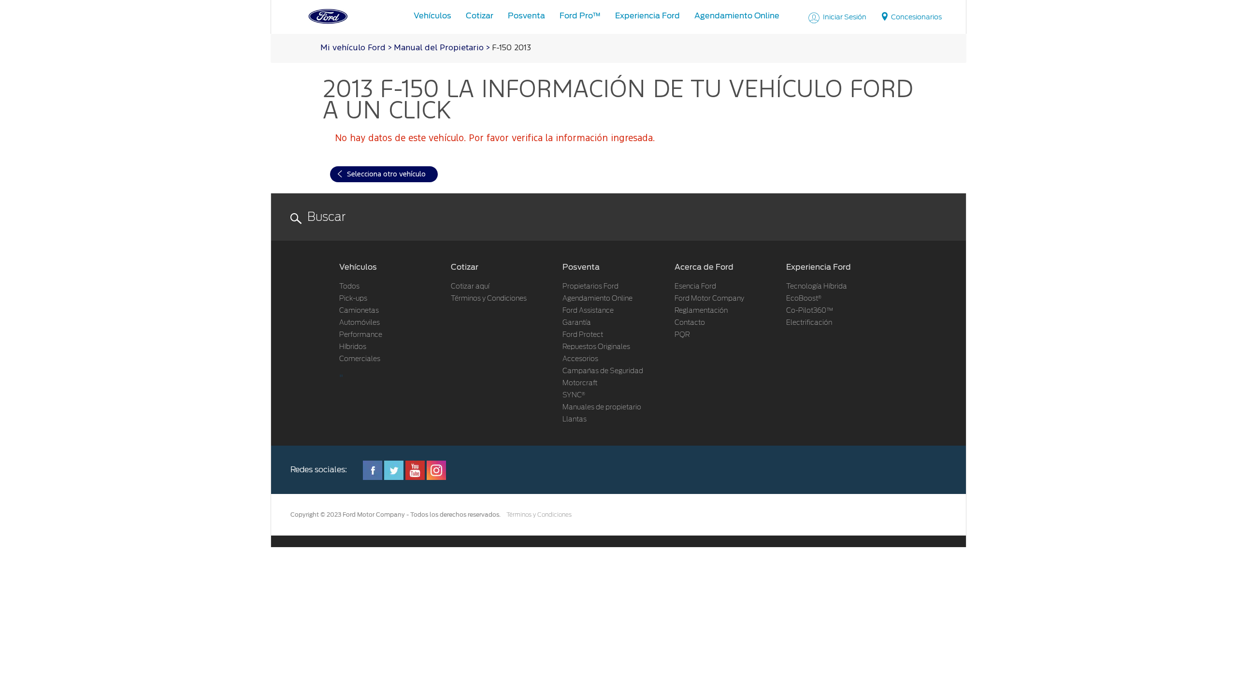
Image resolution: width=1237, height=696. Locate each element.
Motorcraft (580, 383)
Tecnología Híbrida (816, 286)
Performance (360, 335)
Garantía (576, 322)
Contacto (690, 322)
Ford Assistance (588, 310)
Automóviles (359, 322)
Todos (349, 286)
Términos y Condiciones (489, 298)
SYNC (573, 395)
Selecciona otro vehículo (386, 174)
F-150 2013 (511, 48)
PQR (682, 335)
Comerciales (359, 359)
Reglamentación (701, 310)
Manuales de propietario (601, 407)
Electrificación (809, 322)
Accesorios (580, 359)
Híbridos (352, 347)
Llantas (574, 419)
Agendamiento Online (597, 298)
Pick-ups (353, 298)
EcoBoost (803, 298)
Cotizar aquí (470, 286)
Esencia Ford (695, 286)
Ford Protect (582, 335)
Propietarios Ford (590, 286)
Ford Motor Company (709, 298)
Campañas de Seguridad (602, 371)
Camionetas (359, 310)
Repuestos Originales (596, 347)
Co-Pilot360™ (810, 310)
